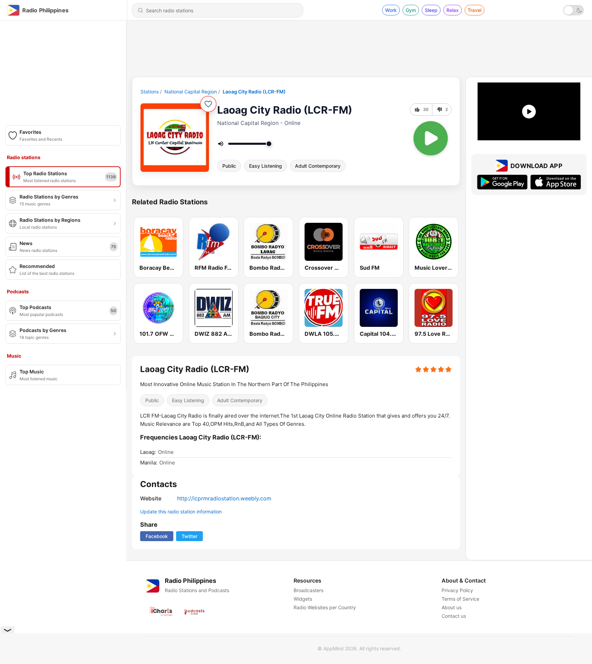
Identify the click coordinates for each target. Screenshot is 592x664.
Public (229, 166)
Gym (411, 10)
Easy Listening (265, 166)
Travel (474, 10)
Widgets (303, 599)
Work (391, 10)
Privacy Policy (457, 590)
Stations (149, 91)
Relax (452, 10)
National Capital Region (190, 91)
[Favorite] (208, 104)
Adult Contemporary (318, 166)
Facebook (157, 536)
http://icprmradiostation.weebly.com (224, 498)
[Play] (431, 138)
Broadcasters (308, 590)
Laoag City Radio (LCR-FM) (254, 91)
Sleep (431, 10)
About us (451, 607)
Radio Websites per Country (325, 607)
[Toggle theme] (573, 10)
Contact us (454, 616)
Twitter (189, 536)
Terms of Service (460, 599)
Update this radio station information (181, 511)
